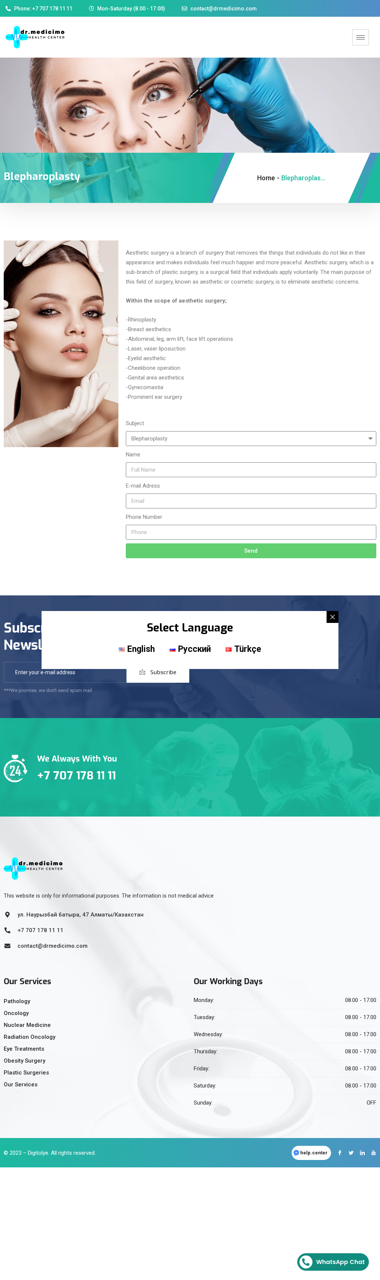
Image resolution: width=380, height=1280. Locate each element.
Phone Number (144, 517)
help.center (314, 1152)
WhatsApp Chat (340, 1262)
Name (133, 454)
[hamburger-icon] (360, 37)
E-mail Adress (143, 485)
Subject (135, 423)
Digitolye (38, 1153)
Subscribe (162, 672)
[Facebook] (337, 1152)
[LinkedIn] (359, 1152)
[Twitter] (348, 1152)
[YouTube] (370, 1152)
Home (266, 178)
